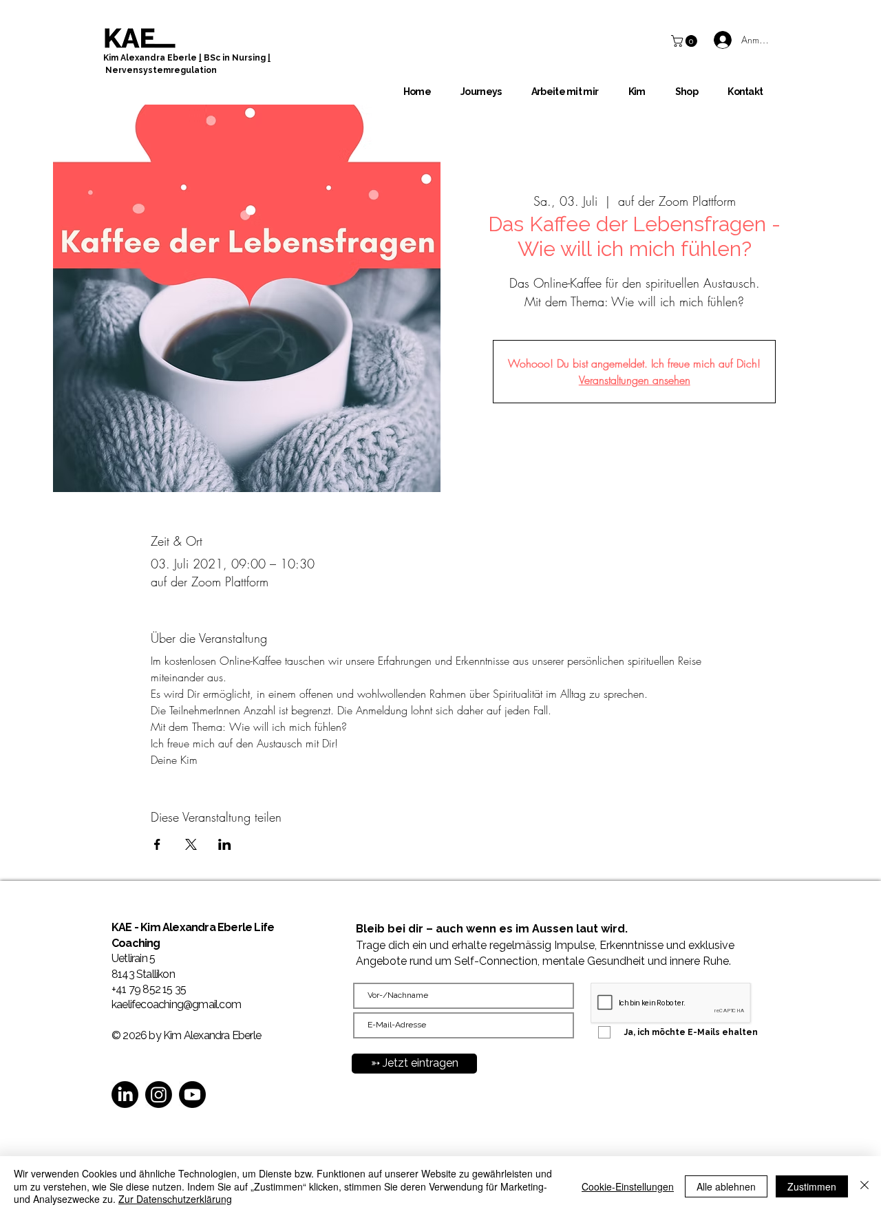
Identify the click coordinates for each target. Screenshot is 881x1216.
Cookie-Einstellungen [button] (628, 1186)
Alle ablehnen (726, 1186)
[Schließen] (864, 1186)
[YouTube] (192, 1094)
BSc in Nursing (235, 58)
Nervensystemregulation (161, 70)
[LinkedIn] (125, 1094)
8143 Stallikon (143, 974)
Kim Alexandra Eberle (151, 58)
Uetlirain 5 (133, 958)
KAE (123, 927)
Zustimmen (811, 1186)
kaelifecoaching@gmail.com (176, 1004)
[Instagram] (158, 1094)
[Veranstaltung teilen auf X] (191, 844)
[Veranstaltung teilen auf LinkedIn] (224, 844)
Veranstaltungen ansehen (634, 379)
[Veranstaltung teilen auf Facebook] (157, 844)
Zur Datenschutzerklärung (175, 1199)
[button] (685, 41)
